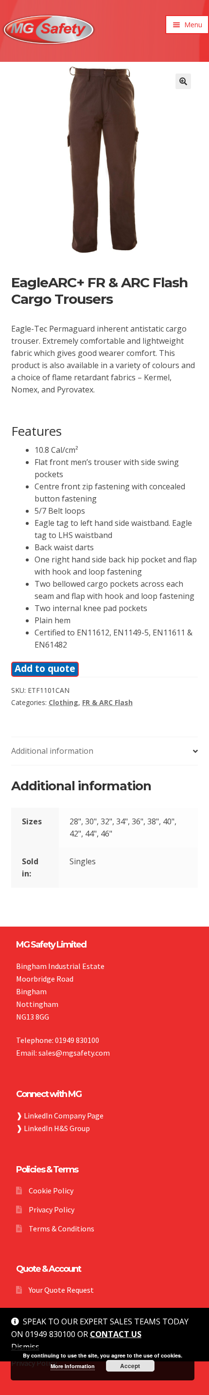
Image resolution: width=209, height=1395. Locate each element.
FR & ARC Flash (107, 702)
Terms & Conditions (61, 1228)
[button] (183, 81)
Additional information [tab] (52, 750)
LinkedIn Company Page (64, 1115)
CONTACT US (115, 1334)
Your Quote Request (61, 1290)
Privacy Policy (51, 1209)
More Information (73, 1366)
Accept (130, 1365)
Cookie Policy (51, 1190)
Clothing (63, 702)
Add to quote (45, 668)
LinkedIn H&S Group (57, 1128)
